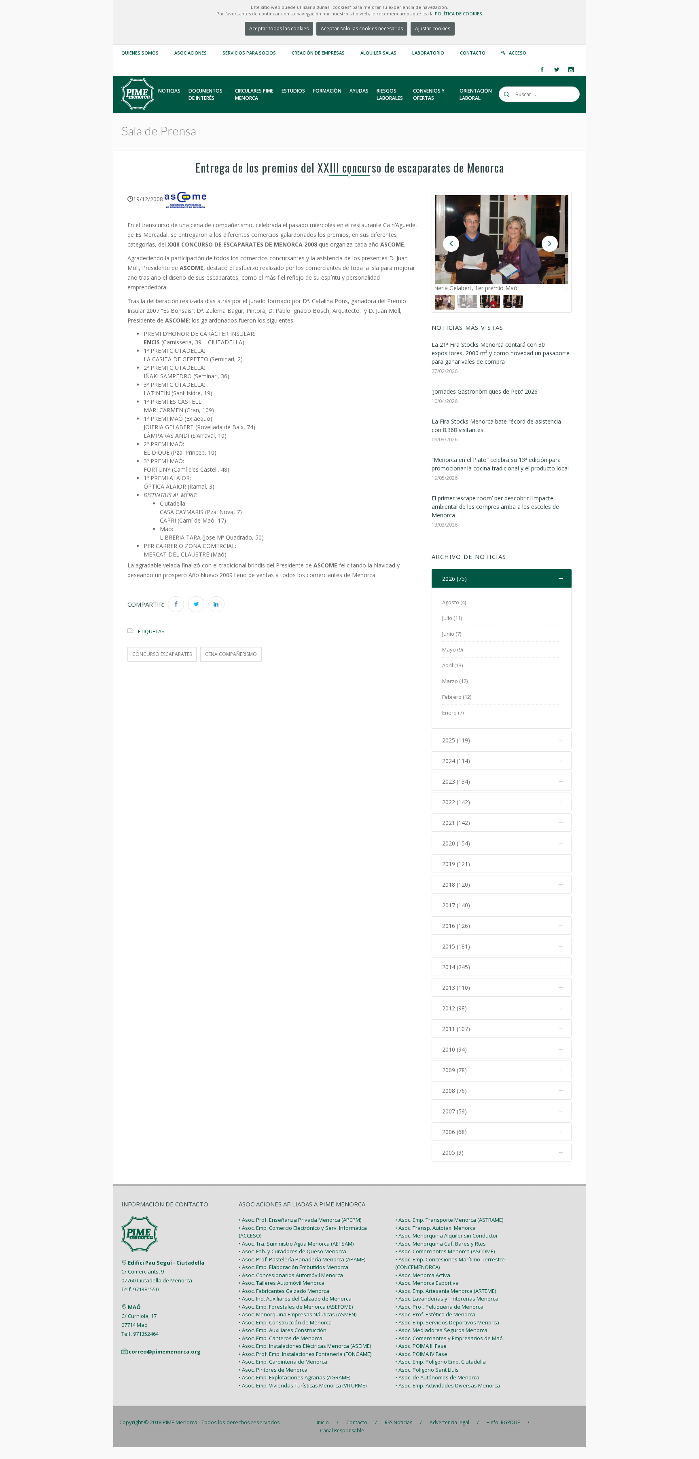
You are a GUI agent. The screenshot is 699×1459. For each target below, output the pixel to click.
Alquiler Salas (378, 53)
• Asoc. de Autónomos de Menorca (437, 1377)
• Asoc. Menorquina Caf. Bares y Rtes (440, 1243)
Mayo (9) (452, 649)
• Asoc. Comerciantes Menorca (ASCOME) (445, 1251)
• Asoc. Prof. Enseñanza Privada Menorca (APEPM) (300, 1219)
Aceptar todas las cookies (279, 28)
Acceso (517, 53)
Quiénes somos (140, 53)
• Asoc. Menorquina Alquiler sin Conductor (446, 1235)
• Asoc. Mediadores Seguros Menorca (441, 1330)
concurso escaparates (162, 654)
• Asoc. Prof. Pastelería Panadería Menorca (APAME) (302, 1259)
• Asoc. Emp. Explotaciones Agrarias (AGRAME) (294, 1377)
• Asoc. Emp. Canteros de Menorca (280, 1338)
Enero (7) (453, 712)
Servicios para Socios (249, 53)
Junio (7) (451, 633)
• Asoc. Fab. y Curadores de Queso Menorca (292, 1251)
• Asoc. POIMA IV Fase (421, 1354)
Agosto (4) (454, 602)
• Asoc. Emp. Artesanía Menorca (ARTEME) (445, 1291)
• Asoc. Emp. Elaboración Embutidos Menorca (293, 1267)
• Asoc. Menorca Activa (422, 1275)
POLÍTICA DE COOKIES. (459, 14)
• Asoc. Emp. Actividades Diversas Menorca (447, 1385)
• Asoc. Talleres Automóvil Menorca (281, 1282)
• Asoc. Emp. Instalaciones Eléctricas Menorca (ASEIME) (305, 1345)
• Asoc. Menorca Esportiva (427, 1282)
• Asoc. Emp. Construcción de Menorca (285, 1322)
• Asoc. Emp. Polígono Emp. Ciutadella (440, 1361)
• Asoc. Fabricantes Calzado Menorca (284, 1291)
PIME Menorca (180, 1422)
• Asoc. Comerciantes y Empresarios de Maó (449, 1338)
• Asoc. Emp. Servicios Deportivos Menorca (447, 1322)
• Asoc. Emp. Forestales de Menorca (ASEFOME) (296, 1306)
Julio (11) (452, 618)
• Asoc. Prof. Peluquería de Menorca (439, 1306)
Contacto (472, 53)
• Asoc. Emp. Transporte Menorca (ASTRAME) (449, 1219)
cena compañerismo (231, 654)
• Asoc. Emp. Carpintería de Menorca (283, 1361)
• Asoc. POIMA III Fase (421, 1345)
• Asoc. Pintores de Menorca (273, 1369)
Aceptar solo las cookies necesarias (362, 28)
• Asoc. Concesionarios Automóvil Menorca (291, 1275)
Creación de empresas (318, 53)
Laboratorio (428, 53)
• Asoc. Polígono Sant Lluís (427, 1369)
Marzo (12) (455, 681)
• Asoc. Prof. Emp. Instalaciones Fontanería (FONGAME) (305, 1354)
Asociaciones (190, 53)
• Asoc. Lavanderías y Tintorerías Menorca (446, 1298)
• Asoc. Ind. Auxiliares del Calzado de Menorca (295, 1298)
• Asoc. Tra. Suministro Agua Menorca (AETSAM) (296, 1243)
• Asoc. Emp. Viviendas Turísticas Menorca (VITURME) (302, 1385)
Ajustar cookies (432, 28)
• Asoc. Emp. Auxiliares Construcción (282, 1330)
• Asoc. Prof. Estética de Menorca (435, 1314)
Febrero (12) (456, 696)
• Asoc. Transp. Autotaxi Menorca (435, 1227)
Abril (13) (452, 665)
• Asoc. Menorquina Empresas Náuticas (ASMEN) (297, 1314)
